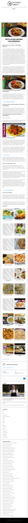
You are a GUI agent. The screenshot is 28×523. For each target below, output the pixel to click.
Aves (3, 412)
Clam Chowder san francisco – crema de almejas (8, 481)
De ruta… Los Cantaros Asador (6, 482)
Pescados (4, 428)
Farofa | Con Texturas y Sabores (6, 494)
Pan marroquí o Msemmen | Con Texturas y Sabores (9, 457)
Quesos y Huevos (4, 431)
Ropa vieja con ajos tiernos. (6, 472)
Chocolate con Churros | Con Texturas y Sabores (8, 479)
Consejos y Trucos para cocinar (6, 416)
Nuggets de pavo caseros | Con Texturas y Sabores (8, 451)
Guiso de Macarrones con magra (6, 507)
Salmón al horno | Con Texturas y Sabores (7, 475)
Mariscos (4, 422)
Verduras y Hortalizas (5, 437)
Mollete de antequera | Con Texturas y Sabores (8, 447)
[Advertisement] (14, 15)
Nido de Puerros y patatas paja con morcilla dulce (8, 450)
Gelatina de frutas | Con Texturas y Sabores (8, 503)
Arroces (3, 410)
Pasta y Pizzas (7, 359)
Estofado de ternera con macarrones (7, 491)
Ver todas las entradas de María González (8, 367)
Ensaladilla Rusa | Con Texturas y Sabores (7, 485)
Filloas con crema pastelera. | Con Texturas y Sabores (9, 497)
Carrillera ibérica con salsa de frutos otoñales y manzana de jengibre (10, 478)
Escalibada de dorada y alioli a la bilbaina (7, 488)
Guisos (3, 419)
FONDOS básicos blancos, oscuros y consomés (8, 500)
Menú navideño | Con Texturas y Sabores (7, 444)
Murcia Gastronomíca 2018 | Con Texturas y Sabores (9, 448)
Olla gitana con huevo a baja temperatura (7, 453)
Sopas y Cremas (4, 434)
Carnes (3, 413)
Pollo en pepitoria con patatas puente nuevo (8, 466)
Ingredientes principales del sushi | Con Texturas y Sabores (9, 509)
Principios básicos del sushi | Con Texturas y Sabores (9, 469)
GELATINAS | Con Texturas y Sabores (7, 504)
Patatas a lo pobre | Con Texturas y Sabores (8, 460)
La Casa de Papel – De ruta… (6, 513)
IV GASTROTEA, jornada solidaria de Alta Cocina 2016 (9, 510)
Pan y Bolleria (4, 425)
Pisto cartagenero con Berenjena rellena (7, 463)
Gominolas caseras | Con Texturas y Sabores (8, 506)
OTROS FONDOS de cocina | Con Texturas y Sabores (9, 454)
